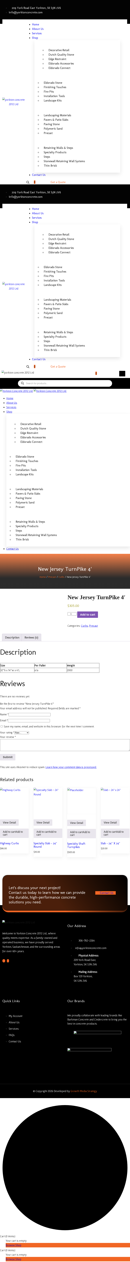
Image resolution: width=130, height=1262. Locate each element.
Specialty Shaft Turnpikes (76, 845)
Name (4, 714)
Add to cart (87, 614)
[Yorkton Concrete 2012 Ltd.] (16, 391)
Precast (52, 576)
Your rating (7, 732)
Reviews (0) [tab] (31, 637)
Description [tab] (12, 637)
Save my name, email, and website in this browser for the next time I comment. (49, 726)
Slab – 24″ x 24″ (110, 843)
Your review (8, 737)
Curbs (61, 576)
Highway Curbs (9, 843)
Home (42, 576)
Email (4, 720)
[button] (14, 833)
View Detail (9, 822)
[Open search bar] (27, 182)
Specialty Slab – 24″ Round (45, 845)
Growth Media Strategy (84, 1091)
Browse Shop (13, 1245)
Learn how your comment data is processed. (71, 767)
